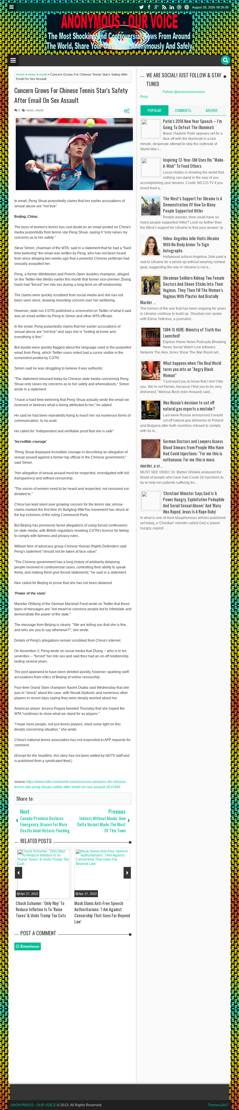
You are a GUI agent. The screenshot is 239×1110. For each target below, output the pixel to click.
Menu (12, 7)
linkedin (171, 7)
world (39, 110)
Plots (144, 97)
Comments (183, 110)
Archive (212, 110)
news (30, 110)
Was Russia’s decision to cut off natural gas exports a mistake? (189, 405)
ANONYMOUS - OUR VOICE (33, 1105)
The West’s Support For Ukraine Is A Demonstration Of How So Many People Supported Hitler (192, 204)
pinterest (187, 7)
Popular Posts (154, 111)
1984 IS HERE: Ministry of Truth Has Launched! (192, 332)
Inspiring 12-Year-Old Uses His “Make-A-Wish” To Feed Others (194, 163)
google (156, 7)
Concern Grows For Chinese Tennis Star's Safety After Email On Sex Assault (71, 95)
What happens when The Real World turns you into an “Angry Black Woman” (192, 369)
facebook (149, 7)
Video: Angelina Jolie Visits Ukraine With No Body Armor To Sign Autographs (191, 244)
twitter (141, 7)
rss (164, 7)
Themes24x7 (218, 1105)
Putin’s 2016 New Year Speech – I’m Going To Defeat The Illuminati (192, 124)
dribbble (179, 7)
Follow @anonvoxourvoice (184, 92)
